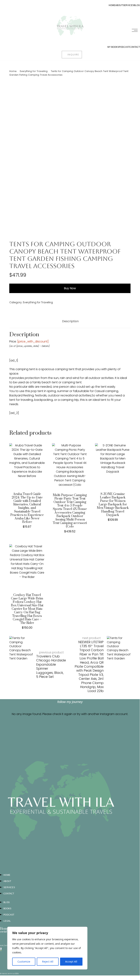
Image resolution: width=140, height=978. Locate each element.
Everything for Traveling (34, 71)
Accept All (71, 961)
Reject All (47, 961)
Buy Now (70, 288)
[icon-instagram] (2, 936)
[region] (47, 948)
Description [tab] (70, 321)
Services (128, 5)
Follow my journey (70, 702)
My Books (113, 47)
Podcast (124, 47)
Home (112, 5)
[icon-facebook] (7, 936)
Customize (23, 961)
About (119, 5)
